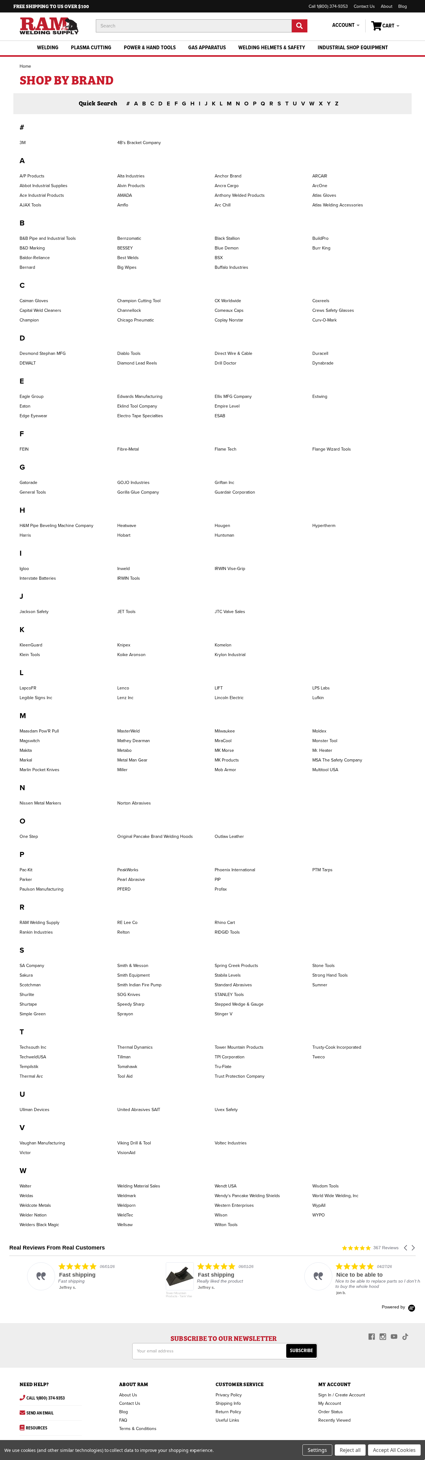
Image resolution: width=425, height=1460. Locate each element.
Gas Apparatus (207, 47)
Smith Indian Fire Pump (139, 985)
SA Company (32, 965)
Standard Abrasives (233, 985)
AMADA (124, 195)
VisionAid (126, 1152)
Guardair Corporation (235, 492)
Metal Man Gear (132, 760)
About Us (128, 1395)
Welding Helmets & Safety (271, 47)
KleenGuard (31, 645)
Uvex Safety (226, 1109)
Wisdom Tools (325, 1186)
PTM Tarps (322, 870)
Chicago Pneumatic (135, 320)
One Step (29, 836)
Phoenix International (235, 870)
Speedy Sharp (130, 1004)
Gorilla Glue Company (138, 492)
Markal (26, 760)
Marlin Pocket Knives (39, 769)
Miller (122, 769)
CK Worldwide (228, 300)
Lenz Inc (125, 697)
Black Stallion (227, 238)
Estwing (319, 396)
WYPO (318, 1215)
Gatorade (28, 482)
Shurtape (28, 1004)
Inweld (123, 568)
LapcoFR (28, 688)
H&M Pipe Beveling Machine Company (56, 525)
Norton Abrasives (134, 803)
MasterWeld (128, 731)
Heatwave (126, 525)
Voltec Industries (231, 1143)
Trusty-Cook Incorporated (336, 1047)
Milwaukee (225, 731)
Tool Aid (125, 1076)
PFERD (124, 889)
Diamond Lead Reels (137, 363)
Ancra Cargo (227, 185)
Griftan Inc (224, 482)
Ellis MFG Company (233, 396)
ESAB (220, 415)
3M (23, 142)
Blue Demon (227, 248)
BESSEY (125, 248)
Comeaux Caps (229, 310)
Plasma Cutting (91, 47)
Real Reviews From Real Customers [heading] (57, 1247)
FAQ (123, 1420)
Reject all (350, 1450)
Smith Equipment (133, 975)
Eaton (25, 406)
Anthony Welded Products (240, 195)
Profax (221, 889)
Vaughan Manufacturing (42, 1143)
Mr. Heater (322, 750)
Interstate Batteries (38, 578)
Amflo (122, 205)
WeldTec (125, 1215)
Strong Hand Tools (330, 975)
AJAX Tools (30, 205)
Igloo (24, 568)
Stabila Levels (228, 975)
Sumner (319, 985)
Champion (29, 320)
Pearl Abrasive (131, 879)
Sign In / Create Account (341, 1395)
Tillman (124, 1057)
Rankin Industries (36, 932)
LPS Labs (321, 688)
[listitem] (72, 1276)
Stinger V (223, 1014)
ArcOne (319, 185)
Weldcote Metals (35, 1205)
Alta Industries (131, 176)
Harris (25, 535)
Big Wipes (127, 267)
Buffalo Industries (231, 267)
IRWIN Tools (128, 578)
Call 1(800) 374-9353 (328, 6)
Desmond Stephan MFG (43, 353)
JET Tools (126, 611)
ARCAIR (319, 176)
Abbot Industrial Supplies (44, 185)
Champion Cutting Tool (139, 300)
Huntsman (224, 535)
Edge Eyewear (33, 415)
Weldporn (126, 1205)
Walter (25, 1186)
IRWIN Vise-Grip (230, 568)
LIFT (219, 688)
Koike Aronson (131, 654)
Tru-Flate (223, 1066)
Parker (26, 879)
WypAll (318, 1205)
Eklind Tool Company (137, 406)
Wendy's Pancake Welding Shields (247, 1195)
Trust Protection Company (239, 1076)
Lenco (123, 688)
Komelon (223, 645)
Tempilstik (29, 1066)
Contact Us (364, 6)
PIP (218, 879)
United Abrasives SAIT (138, 1109)
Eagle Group (32, 396)
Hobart (123, 535)
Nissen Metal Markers (40, 803)
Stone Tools (323, 965)
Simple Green (33, 1014)
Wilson (221, 1215)
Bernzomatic (129, 238)
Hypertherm (323, 525)
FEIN (24, 449)
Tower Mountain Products (239, 1047)
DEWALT (28, 363)
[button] (406, 1247)
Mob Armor (225, 769)
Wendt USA (225, 1186)
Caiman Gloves (34, 300)
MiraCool (223, 740)
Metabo (124, 750)
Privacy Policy (229, 1395)
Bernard (27, 267)
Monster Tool (324, 740)
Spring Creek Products (236, 965)
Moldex (319, 731)
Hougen (222, 525)
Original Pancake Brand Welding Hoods (155, 836)
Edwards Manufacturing (139, 396)
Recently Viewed (334, 1420)
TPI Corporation (230, 1057)
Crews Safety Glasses (333, 310)
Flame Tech (225, 449)
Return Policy (228, 1411)
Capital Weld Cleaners (40, 310)
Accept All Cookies (394, 1450)
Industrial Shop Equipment (353, 47)
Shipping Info (228, 1403)
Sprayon (125, 1014)
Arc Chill (223, 205)
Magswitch (30, 740)
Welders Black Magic (39, 1224)
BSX (219, 257)
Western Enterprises (234, 1205)
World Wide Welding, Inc (335, 1195)
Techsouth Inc (33, 1047)
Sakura (26, 975)
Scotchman (30, 985)
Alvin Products (131, 185)
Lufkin (318, 697)
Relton (123, 932)
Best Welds (128, 257)
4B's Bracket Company (139, 142)
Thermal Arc (31, 1076)
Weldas (26, 1195)
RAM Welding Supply (39, 922)
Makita (26, 750)
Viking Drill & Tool (134, 1143)
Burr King (321, 248)
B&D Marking (32, 248)
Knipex (123, 645)
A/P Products (32, 176)
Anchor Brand (228, 176)
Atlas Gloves (324, 195)
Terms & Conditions (137, 1428)
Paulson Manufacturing (41, 889)
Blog (402, 6)
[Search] (299, 25)
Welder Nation (33, 1215)
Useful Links (227, 1420)
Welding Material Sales (138, 1186)
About (386, 6)
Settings (317, 1450)
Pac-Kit (26, 870)
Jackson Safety (34, 611)
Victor (25, 1152)
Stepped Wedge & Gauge (239, 1004)
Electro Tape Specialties (140, 415)
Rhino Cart (225, 922)
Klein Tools (30, 654)
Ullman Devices (34, 1109)
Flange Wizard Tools (331, 449)
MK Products (227, 760)
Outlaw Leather (229, 836)
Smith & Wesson (132, 965)
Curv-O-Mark (324, 320)
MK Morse (224, 750)
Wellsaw (125, 1224)
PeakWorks (127, 870)
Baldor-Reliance (35, 257)
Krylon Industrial (230, 654)
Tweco (318, 1057)
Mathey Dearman (133, 740)
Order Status (330, 1411)
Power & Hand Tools (150, 47)
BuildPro (320, 238)
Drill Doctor (225, 363)
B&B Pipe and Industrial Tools (48, 238)
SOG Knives (128, 994)
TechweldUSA (33, 1057)
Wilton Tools (226, 1224)
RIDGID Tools (227, 932)
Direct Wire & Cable (233, 353)
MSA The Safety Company (337, 760)
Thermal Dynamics (135, 1047)
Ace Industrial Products (42, 195)
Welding (47, 47)
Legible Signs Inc (36, 697)
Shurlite (27, 994)
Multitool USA (325, 769)
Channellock (129, 310)
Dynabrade (323, 363)
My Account (329, 1403)
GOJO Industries (133, 482)
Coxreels (320, 300)
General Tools (33, 492)
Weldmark (126, 1195)
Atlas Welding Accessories (337, 205)
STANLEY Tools (229, 994)
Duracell (320, 353)
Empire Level (227, 406)
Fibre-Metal (128, 449)
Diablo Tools (129, 353)
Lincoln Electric (229, 697)
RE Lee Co (127, 922)
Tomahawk (127, 1066)
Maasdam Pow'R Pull (39, 731)
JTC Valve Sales (230, 611)
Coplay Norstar (229, 320)
